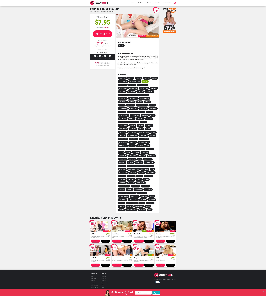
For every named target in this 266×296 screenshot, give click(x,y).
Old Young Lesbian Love (133, 169)
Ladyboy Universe (131, 149)
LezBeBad (128, 152)
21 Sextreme (146, 78)
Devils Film (149, 111)
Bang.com (137, 258)
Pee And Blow (122, 176)
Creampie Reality (123, 108)
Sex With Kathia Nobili (124, 186)
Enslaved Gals (140, 118)
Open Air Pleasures (123, 172)
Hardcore (121, 45)
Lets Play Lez (150, 149)
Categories (157, 3)
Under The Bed (150, 203)
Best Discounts (94, 285)
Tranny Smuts (152, 199)
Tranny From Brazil (133, 199)
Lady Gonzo (121, 149)
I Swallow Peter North (144, 142)
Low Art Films (145, 152)
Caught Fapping (130, 105)
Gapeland (141, 128)
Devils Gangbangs (135, 115)
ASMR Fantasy (154, 88)
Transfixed (121, 203)
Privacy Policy (105, 280)
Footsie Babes (149, 125)
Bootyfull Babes (122, 98)
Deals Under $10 (167, 3)
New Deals (140, 3)
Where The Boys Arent (131, 209)
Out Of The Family (150, 172)
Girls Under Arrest (132, 132)
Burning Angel (122, 101)
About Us (104, 276)
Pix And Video (122, 179)
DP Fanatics (131, 118)
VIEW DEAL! (102, 34)
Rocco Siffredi (122, 182)
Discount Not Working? (102, 49)
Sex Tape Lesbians (140, 182)
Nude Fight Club (149, 165)
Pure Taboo (146, 179)
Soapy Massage (138, 189)
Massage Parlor (151, 155)
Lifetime (149, 3)
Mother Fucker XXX (149, 162)
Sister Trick (129, 189)
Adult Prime (115, 258)
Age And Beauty (122, 84)
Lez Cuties (121, 152)
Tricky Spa (142, 203)
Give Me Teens (122, 135)
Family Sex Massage (123, 122)
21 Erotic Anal (122, 78)
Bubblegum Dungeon (144, 98)
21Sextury (154, 78)
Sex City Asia (131, 182)
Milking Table (132, 159)
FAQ (102, 285)
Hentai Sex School (123, 138)
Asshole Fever (122, 91)
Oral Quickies (133, 172)
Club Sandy (152, 105)
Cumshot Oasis (143, 108)
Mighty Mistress (122, 159)
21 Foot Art (130, 78)
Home (132, 3)
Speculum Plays (148, 189)
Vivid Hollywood (139, 206)
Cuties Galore (122, 111)
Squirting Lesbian (142, 192)
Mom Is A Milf (122, 162)
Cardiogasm (121, 105)
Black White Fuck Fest (133, 95)
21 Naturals (138, 78)
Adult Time (145, 81)
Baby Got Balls (131, 91)
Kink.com (158, 234)
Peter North (139, 176)
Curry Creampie (153, 108)
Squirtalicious (122, 192)
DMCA (103, 287)
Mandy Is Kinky (141, 155)
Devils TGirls (145, 115)
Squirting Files (131, 192)
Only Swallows (144, 169)
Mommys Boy (130, 162)
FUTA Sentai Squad (123, 128)
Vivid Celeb (121, 206)
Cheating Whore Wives (142, 105)
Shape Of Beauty (135, 186)
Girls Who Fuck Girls (144, 132)
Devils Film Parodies (123, 115)
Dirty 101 (152, 115)
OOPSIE (152, 169)
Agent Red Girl (132, 84)
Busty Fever (139, 101)
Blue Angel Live (144, 95)
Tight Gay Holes (122, 199)
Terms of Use (104, 283)
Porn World (137, 234)
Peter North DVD (148, 176)
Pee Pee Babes (131, 176)
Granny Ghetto (143, 135)
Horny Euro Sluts (123, 142)
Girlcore (148, 128)
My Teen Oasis (122, 165)
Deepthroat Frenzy (139, 111)
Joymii (147, 145)
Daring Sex (130, 111)
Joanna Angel (140, 145)
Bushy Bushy (131, 101)
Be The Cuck (140, 91)
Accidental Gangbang (135, 81)
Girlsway (153, 132)
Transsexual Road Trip (132, 203)
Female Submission (123, 125)
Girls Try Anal (122, 132)
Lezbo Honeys (136, 152)
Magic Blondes (132, 155)
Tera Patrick (144, 196)
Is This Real (132, 145)
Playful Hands (131, 179)
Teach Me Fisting (134, 196)
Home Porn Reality (144, 138)
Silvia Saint (121, 189)
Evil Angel (93, 234)
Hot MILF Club (133, 142)
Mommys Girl (139, 162)
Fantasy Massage (134, 122)
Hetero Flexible (133, 138)
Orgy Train (141, 172)
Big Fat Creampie (149, 91)
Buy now (95, 241)
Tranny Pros (143, 199)
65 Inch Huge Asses (123, 81)
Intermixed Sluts (123, 145)
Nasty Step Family (132, 165)
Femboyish (132, 125)
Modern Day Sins (147, 159)
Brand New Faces (133, 98)
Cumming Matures (133, 108)
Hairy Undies (152, 135)
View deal (105, 241)
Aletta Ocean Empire (142, 84)
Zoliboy (149, 209)
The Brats (151, 196)
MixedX (139, 159)
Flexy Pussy (140, 125)
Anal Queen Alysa (133, 88)
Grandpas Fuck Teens (132, 135)
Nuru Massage (122, 169)
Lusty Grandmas (122, 155)
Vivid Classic (130, 206)
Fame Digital (149, 118)
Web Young (121, 209)
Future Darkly (133, 128)
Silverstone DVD (145, 186)
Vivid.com (147, 206)
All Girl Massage (123, 88)
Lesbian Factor (140, 149)
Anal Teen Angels (144, 88)
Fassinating (143, 122)
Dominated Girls (122, 118)
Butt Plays (147, 101)
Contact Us (104, 278)
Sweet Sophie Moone (123, 196)
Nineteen (141, 165)
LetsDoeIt (93, 258)
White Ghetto (142, 209)
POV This (139, 179)
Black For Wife (122, 95)
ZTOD (157, 258)
